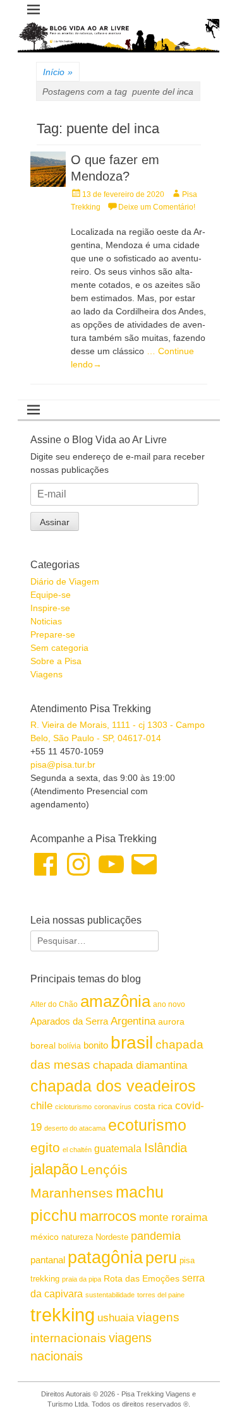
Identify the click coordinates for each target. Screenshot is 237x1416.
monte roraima (173, 1217)
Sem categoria (59, 648)
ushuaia (115, 1318)
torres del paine (161, 1295)
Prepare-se (52, 634)
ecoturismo (147, 1125)
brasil (132, 1042)
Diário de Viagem (64, 581)
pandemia (156, 1236)
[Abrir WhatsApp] (205, 1384)
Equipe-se (50, 595)
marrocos (108, 1216)
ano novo (169, 1004)
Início (58, 72)
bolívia (69, 1046)
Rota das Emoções (141, 1278)
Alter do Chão (54, 1004)
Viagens (46, 674)
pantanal (47, 1259)
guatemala (118, 1148)
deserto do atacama (75, 1128)
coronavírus (112, 1106)
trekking (62, 1314)
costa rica (153, 1106)
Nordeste (111, 1237)
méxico (44, 1237)
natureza (77, 1237)
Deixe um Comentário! (156, 207)
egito (45, 1147)
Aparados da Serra (69, 1021)
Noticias (46, 621)
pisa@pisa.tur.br (62, 764)
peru (161, 1257)
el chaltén (77, 1149)
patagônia (105, 1257)
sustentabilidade (110, 1295)
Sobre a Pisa (56, 661)
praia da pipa (81, 1279)
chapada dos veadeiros (113, 1086)
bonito (95, 1045)
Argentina (133, 1020)
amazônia (115, 1001)
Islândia (165, 1148)
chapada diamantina (140, 1065)
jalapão (54, 1168)
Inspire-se (50, 608)
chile (41, 1106)
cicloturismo (73, 1106)
